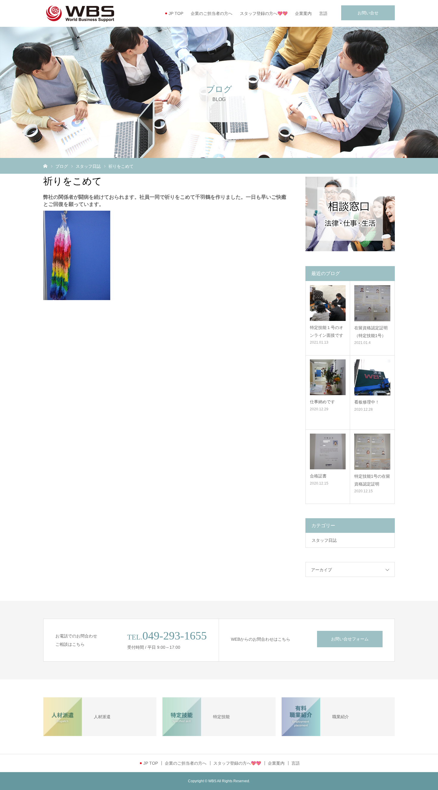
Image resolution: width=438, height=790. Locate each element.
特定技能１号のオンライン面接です (326, 331)
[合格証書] (328, 451)
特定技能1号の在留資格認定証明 (372, 480)
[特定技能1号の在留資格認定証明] (372, 452)
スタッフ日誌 (324, 540)
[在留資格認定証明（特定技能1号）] (372, 303)
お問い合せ (368, 12)
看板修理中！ (366, 402)
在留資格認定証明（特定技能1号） (371, 331)
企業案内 (303, 13)
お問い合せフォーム (350, 639)
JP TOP (176, 13)
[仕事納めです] (328, 377)
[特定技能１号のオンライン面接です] (328, 303)
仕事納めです (322, 401)
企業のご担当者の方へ (211, 13)
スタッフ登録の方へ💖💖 (264, 13)
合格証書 (318, 476)
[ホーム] (45, 165)
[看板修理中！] (372, 377)
